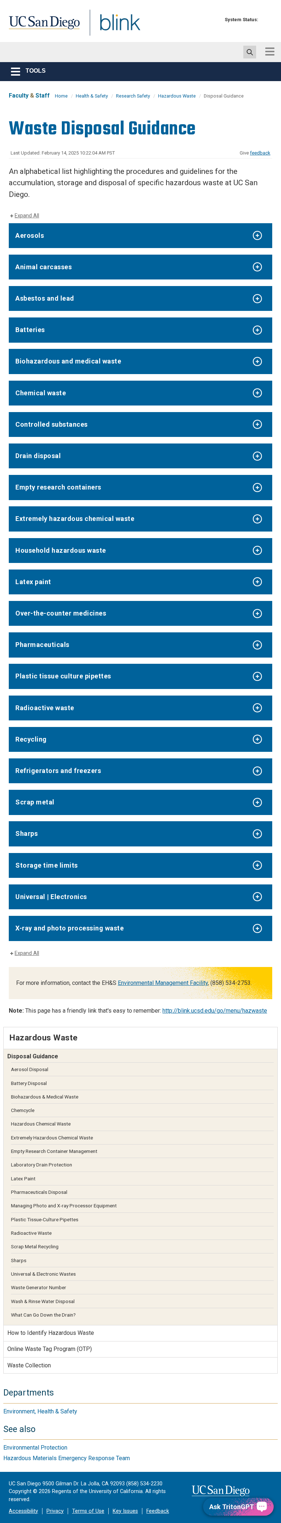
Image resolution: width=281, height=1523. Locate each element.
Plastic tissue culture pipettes (63, 676)
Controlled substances (51, 424)
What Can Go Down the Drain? (43, 1315)
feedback (260, 153)
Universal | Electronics (51, 897)
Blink (113, 27)
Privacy (55, 1511)
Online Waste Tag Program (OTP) (49, 1348)
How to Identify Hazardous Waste (50, 1332)
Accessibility (23, 1511)
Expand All (27, 216)
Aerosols (29, 235)
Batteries (30, 330)
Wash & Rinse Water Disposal (43, 1301)
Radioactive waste (44, 708)
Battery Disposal (29, 1083)
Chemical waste (40, 393)
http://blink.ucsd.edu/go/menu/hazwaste (214, 1010)
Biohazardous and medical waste (68, 361)
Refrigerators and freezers (58, 770)
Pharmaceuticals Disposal (39, 1192)
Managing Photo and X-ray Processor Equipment (64, 1205)
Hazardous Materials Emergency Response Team (66, 1458)
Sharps (26, 833)
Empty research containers (58, 487)
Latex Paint (23, 1178)
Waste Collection (29, 1365)
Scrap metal (35, 802)
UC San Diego (42, 27)
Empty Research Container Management (54, 1151)
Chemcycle (22, 1110)
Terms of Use (88, 1511)
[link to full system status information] (265, 19)
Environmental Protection (35, 1447)
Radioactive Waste (31, 1233)
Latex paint (33, 582)
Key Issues (125, 1511)
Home (61, 96)
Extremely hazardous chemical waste (74, 518)
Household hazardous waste (60, 550)
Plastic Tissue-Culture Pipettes (44, 1219)
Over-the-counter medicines (60, 613)
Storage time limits (46, 865)
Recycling (31, 739)
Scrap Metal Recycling (35, 1246)
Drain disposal (38, 456)
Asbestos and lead (44, 298)
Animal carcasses (43, 267)
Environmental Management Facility (163, 982)
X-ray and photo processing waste (69, 928)
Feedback (157, 1511)
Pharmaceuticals (42, 644)
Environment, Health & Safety (40, 1411)
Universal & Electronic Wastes (43, 1274)
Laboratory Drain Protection (41, 1165)
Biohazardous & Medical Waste (44, 1097)
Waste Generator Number (38, 1287)
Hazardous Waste (177, 96)
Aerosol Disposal (29, 1069)
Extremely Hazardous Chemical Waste (52, 1138)
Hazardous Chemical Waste (41, 1124)
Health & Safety (92, 96)
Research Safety (133, 96)
